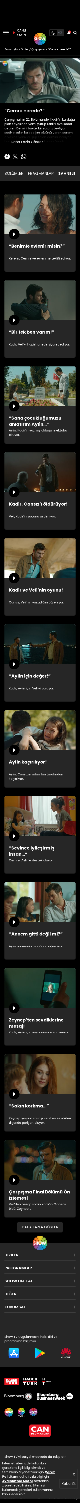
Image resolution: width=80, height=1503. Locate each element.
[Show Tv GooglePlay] (39, 1353)
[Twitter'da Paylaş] (15, 156)
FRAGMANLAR (41, 173)
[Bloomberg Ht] (18, 1396)
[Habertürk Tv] (30, 1381)
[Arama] (75, 32)
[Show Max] (33, 1412)
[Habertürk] (11, 1381)
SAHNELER (68, 173)
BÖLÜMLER (14, 173)
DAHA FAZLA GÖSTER (40, 1227)
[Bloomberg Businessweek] (55, 1396)
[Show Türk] (21, 1412)
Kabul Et (69, 1483)
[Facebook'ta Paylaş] (7, 156)
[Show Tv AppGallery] (66, 1353)
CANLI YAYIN (21, 32)
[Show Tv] (40, 39)
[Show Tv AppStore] (13, 1353)
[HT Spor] (46, 1381)
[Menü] (6, 32)
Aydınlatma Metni (17, 1481)
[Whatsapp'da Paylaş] (23, 156)
